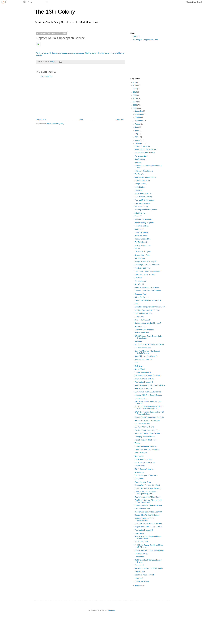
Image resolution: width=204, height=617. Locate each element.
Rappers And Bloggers (143, 220)
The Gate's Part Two (142, 424)
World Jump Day (141, 156)
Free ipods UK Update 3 (144, 530)
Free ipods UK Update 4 (144, 382)
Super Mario (139, 229)
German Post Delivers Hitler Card (147, 485)
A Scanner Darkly (141, 207)
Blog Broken (139, 456)
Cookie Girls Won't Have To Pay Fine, (149, 524)
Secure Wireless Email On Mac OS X (148, 512)
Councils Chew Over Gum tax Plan (148, 291)
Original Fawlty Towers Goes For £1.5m (149, 417)
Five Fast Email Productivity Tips (147, 430)
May (136, 134)
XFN (136, 363)
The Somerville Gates (143, 348)
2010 (135, 92)
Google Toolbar (140, 184)
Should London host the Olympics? (148, 323)
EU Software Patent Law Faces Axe (148, 392)
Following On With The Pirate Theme (148, 505)
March (137, 140)
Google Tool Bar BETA (143, 372)
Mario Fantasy (140, 187)
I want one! (139, 578)
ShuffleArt (138, 162)
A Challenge (139, 472)
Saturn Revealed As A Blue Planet (147, 497)
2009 (135, 95)
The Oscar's (139, 174)
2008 (135, 99)
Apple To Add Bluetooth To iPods (147, 287)
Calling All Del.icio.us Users (145, 274)
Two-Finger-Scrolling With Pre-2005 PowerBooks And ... (148, 501)
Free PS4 (136, 37)
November (139, 114)
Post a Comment (46, 76)
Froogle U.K (139, 565)
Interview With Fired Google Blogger (148, 395)
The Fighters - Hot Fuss (143, 313)
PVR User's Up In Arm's (143, 389)
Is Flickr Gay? (140, 572)
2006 (135, 105)
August (138, 124)
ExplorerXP (139, 278)
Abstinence (139, 341)
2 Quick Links (140, 213)
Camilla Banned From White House (148, 300)
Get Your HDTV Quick (143, 252)
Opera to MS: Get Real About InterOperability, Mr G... (145, 493)
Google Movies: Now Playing (145, 262)
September (139, 121)
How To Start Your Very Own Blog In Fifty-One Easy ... (148, 537)
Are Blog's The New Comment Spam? (149, 568)
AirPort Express (140, 326)
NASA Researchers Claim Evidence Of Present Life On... (149, 413)
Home (81, 120)
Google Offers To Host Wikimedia (147, 515)
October (138, 117)
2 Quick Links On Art (142, 146)
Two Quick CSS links (142, 268)
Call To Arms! (139, 557)
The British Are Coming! (143, 197)
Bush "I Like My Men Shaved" (146, 356)
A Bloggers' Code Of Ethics (145, 153)
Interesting (139, 190)
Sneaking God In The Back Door (147, 265)
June (137, 131)
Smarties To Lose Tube (143, 359)
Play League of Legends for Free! (145, 40)
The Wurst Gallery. (141, 226)
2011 (135, 89)
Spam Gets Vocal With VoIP (145, 379)
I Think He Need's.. (142, 232)
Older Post (120, 120)
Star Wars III (139, 284)
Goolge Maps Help (142, 581)
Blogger (112, 610)
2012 (135, 86)
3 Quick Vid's (139, 317)
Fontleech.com (140, 281)
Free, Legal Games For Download (147, 271)
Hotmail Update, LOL (142, 239)
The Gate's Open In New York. (146, 475)
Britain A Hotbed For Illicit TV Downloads (150, 385)
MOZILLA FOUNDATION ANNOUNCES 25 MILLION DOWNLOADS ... (149, 408)
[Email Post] (60, 61)
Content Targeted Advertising (145, 446)
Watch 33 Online (141, 236)
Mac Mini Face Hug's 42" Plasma (147, 310)
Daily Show (139, 366)
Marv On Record (141, 453)
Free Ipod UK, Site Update (144, 200)
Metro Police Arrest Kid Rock (145, 440)
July (136, 127)
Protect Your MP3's (142, 333)
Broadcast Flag (140, 294)
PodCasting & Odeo (142, 203)
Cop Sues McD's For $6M (144, 575)
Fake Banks (139, 479)
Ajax (136, 304)
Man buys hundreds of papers (146, 210)
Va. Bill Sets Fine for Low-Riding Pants (149, 550)
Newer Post (41, 120)
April (137, 137)
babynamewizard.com (143, 193)
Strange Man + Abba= (143, 255)
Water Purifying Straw (143, 482)
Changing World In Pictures (145, 437)
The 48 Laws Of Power (143, 459)
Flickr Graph (139, 533)
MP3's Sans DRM (141, 542)
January (138, 585)
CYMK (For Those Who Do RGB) (147, 450)
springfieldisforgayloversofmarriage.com (150, 307)
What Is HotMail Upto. (143, 245)
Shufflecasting (140, 159)
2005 (135, 108)
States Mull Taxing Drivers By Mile (147, 433)
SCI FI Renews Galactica (144, 469)
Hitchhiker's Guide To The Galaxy (147, 421)
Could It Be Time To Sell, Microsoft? (148, 489)
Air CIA (137, 249)
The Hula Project (141, 398)
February (138, 143)
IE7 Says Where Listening (144, 427)
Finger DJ (138, 216)
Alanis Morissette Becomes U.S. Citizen (149, 345)
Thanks (137, 443)
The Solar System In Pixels (145, 463)
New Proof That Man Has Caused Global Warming (147, 352)
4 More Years (140, 466)
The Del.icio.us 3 (141, 242)
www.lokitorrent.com (142, 509)
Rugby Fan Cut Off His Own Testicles (148, 527)
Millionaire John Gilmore (144, 171)
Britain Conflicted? (141, 297)
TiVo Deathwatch (141, 553)
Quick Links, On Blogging (144, 330)
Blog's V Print (140, 369)
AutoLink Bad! (140, 258)
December (139, 111)
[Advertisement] (80, 98)
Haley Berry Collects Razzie (145, 149)
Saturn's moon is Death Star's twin (147, 376)
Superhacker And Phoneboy (145, 177)
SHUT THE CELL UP (142, 320)
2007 (135, 102)
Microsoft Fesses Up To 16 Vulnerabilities (144, 519)
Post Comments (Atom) (55, 124)
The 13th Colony (55, 12)
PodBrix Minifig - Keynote (144, 223)
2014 (135, 82)
